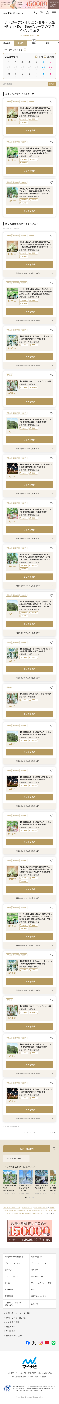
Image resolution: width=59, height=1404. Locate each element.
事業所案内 (32, 1373)
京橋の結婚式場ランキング (37, 1210)
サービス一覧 (21, 1373)
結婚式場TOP (27, 1208)
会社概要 (10, 1373)
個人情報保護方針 (19, 1377)
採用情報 (43, 1377)
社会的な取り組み (45, 1373)
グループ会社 (33, 1377)
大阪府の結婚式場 (40, 1208)
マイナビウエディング (11, 1208)
